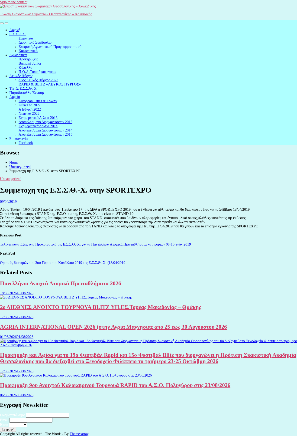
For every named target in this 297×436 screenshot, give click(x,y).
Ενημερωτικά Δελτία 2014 (38, 126)
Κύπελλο (25, 67)
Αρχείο (14, 97)
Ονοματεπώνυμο (12, 415)
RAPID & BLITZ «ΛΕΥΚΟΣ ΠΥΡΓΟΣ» (50, 84)
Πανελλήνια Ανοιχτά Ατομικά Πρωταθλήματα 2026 (60, 283)
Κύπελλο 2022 (30, 105)
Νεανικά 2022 (29, 113)
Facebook (26, 143)
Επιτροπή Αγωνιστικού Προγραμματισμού (50, 47)
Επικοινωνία (18, 139)
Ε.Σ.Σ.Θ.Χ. (17, 34)
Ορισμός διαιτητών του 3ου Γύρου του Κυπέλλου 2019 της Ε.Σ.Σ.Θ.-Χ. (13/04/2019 (62, 263)
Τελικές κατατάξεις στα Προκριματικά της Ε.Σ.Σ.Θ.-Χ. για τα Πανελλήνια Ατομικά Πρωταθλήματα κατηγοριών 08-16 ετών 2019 (95, 244)
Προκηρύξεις (28, 59)
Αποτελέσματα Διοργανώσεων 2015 (45, 134)
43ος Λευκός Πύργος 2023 (38, 80)
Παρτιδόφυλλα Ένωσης (26, 93)
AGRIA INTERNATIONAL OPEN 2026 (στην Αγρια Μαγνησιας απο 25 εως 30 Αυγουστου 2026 (113, 327)
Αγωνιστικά (18, 55)
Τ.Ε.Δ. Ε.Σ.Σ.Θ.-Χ (23, 88)
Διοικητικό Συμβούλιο (35, 42)
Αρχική (14, 30)
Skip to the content (13, 2)
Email (4, 420)
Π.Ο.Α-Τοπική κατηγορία (37, 72)
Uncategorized (10, 179)
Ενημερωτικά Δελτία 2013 (38, 118)
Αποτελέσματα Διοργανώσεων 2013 (45, 122)
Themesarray (79, 434)
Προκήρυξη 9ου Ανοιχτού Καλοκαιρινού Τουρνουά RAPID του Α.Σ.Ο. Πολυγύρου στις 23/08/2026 (115, 385)
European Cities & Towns (38, 101)
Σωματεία (26, 38)
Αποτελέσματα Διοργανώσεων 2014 (45, 130)
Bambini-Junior (30, 63)
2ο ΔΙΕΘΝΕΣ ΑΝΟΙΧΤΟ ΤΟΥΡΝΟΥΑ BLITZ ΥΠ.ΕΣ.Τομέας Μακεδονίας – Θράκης (100, 307)
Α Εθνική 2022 (30, 109)
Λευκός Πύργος (21, 76)
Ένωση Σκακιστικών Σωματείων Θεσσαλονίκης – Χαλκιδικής (46, 14)
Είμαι (4, 424)
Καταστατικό (28, 51)
